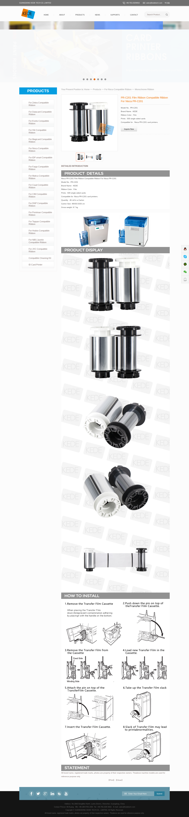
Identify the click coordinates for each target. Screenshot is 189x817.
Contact (134, 15)
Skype (185, 256)
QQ (185, 249)
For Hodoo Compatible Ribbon (39, 232)
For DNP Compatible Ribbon (38, 204)
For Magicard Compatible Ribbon (40, 140)
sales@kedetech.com (154, 3)
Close (119, 780)
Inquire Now (129, 129)
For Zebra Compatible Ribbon (39, 104)
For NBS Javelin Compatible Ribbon (37, 241)
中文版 (167, 3)
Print (111, 780)
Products (80, 15)
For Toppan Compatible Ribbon (39, 222)
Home (46, 15)
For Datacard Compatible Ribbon (40, 113)
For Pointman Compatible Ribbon (40, 213)
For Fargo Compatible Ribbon (39, 168)
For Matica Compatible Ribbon (39, 177)
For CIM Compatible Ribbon (38, 195)
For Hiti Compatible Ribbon (37, 131)
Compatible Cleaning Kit (40, 258)
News (97, 15)
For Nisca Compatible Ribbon (39, 149)
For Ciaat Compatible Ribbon (38, 186)
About (62, 15)
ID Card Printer (35, 265)
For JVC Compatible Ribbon (38, 250)
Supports (115, 15)
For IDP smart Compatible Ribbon (40, 158)
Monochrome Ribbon (144, 89)
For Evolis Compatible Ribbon (39, 122)
